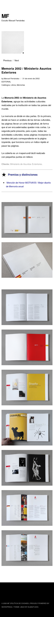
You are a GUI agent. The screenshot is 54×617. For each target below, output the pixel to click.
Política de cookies (19, 603)
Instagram (12, 595)
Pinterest (20, 595)
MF (5, 16)
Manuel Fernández (11, 78)
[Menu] (5, 3)
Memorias (21, 85)
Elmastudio (33, 607)
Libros (13, 85)
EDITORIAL (6, 81)
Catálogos (6, 85)
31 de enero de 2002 (31, 78)
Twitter (4, 595)
